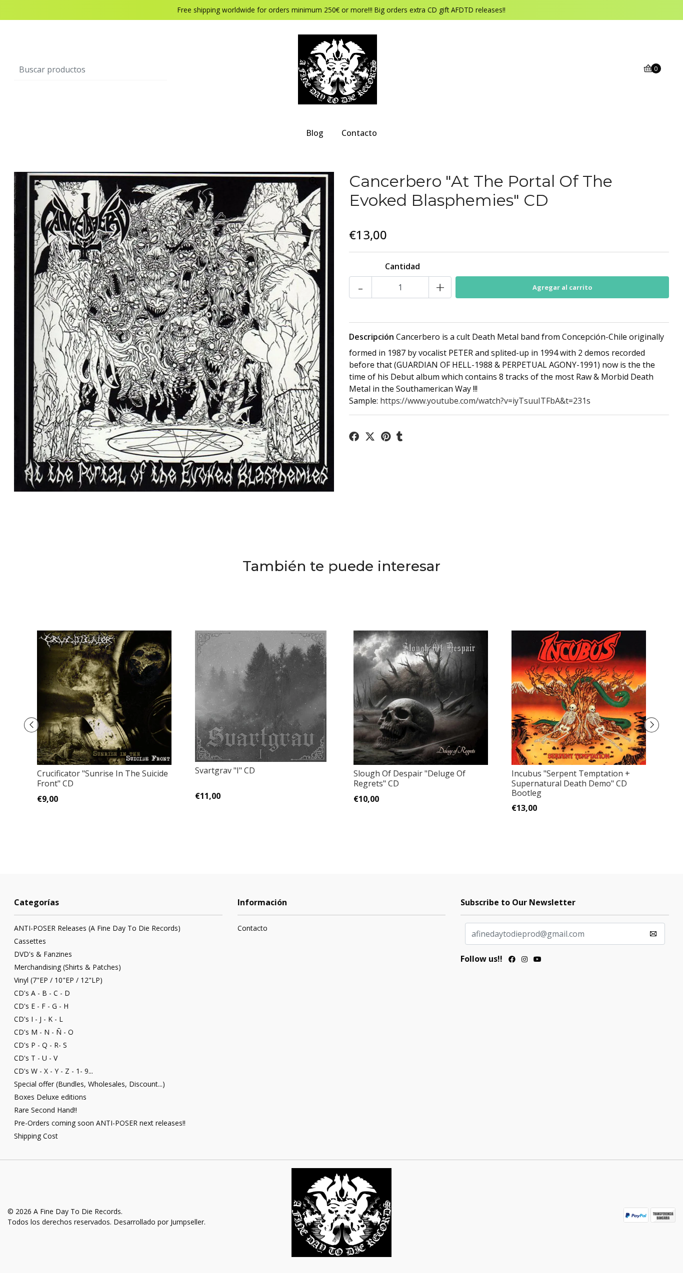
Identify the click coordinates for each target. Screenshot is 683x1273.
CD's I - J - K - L (38, 1019)
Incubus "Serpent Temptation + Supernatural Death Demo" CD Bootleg (571, 783)
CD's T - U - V (36, 1058)
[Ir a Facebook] (512, 960)
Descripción (371, 336)
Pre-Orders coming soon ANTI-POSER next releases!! (100, 1123)
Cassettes (30, 941)
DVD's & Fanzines (43, 954)
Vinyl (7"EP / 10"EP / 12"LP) (58, 980)
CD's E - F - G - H (41, 1006)
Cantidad (402, 266)
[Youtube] (538, 960)
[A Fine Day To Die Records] (341, 68)
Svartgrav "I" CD (225, 770)
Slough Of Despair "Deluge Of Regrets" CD (410, 778)
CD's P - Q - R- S (40, 1045)
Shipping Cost (36, 1136)
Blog (315, 132)
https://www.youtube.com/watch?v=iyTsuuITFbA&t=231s (485, 400)
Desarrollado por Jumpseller (159, 1222)
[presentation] (31, 724)
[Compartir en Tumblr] (399, 437)
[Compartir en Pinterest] (385, 437)
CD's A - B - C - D (42, 993)
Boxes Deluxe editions (50, 1097)
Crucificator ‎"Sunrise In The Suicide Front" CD (102, 778)
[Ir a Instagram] (525, 960)
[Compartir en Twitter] (370, 437)
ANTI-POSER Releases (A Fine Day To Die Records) (97, 928)
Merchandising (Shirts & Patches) (67, 967)
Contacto (359, 132)
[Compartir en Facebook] (354, 437)
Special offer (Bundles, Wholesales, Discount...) (89, 1084)
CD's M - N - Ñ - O (44, 1032)
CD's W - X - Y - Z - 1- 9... (53, 1071)
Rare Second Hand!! (45, 1110)
